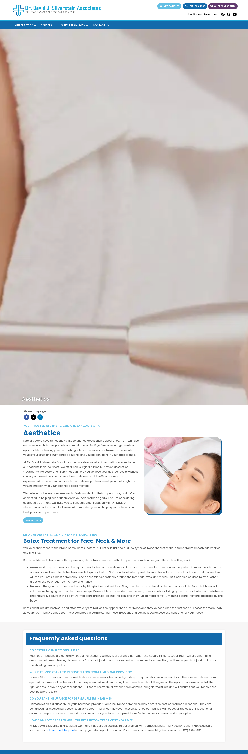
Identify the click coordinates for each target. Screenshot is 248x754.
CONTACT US (101, 25)
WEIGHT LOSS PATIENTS (223, 6)
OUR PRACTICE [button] (24, 25)
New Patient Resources (202, 14)
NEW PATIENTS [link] (171, 6)
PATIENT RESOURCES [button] (73, 25)
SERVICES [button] (47, 25)
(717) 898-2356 (196, 6)
